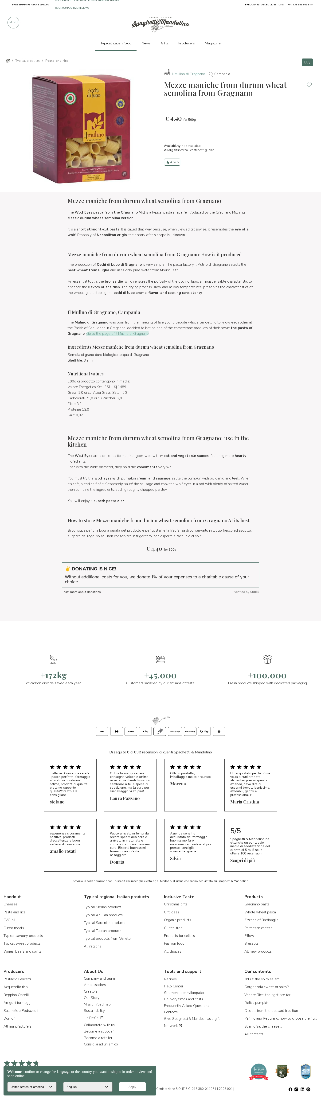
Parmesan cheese (258, 928)
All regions (92, 946)
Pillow (249, 935)
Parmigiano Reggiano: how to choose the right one (281, 1018)
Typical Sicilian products (102, 907)
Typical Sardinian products (104, 922)
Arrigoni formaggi (17, 1002)
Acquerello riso (16, 987)
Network (171, 1025)
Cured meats (14, 928)
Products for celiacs (179, 935)
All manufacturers (17, 1026)
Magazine (213, 43)
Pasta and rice (15, 912)
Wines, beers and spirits (22, 951)
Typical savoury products (23, 935)
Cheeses (10, 904)
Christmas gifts (175, 904)
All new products (258, 951)
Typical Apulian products (103, 915)
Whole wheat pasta (260, 912)
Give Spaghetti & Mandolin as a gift (192, 1018)
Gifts (164, 43)
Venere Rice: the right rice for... (268, 995)
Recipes (170, 979)
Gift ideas (171, 912)
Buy (307, 62)
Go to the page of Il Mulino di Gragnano (117, 333)
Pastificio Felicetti (17, 979)
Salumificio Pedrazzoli (21, 1010)
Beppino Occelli (16, 995)
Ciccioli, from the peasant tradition (271, 1010)
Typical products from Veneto (107, 938)
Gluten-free (173, 928)
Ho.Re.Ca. (92, 1018)
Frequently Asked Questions (186, 1005)
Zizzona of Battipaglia (261, 920)
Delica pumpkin (256, 1002)
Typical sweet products (22, 943)
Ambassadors (95, 984)
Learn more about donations (81, 592)
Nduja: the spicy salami (262, 979)
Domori (9, 1018)
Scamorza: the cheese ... (263, 1026)
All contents (253, 1034)
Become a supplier (99, 1031)
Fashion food (174, 943)
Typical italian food (116, 43)
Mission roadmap (97, 1004)
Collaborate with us (99, 1025)
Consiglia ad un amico (101, 1044)
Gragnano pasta (257, 904)
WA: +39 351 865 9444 (300, 4)
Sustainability (94, 1010)
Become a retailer (98, 1038)
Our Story (91, 997)
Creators (91, 991)
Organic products (177, 920)
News (146, 43)
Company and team (99, 978)
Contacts (171, 1012)
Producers (186, 43)
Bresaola (251, 943)
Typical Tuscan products (102, 930)
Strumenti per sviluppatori (184, 992)
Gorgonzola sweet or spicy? (266, 987)
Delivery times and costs (183, 999)
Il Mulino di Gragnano (188, 74)
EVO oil (9, 920)
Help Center (173, 986)
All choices (172, 951)
